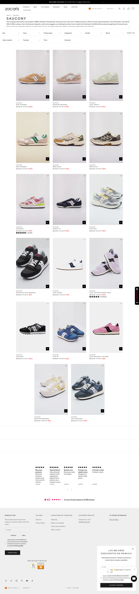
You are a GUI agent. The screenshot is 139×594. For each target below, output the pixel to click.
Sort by (131, 33)
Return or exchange (57, 523)
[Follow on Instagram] (16, 581)
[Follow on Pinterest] (22, 581)
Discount (68, 40)
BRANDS (56, 7)
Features (26, 40)
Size (3, 33)
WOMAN (26, 7)
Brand (108, 33)
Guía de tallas (114, 519)
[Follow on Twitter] (11, 581)
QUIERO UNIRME (116, 585)
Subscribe (12, 552)
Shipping (54, 519)
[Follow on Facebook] (6, 581)
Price (45, 40)
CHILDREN (45, 7)
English (110, 8)
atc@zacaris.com (84, 522)
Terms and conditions (58, 526)
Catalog (27, 10)
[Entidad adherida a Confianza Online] (37, 566)
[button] (21, 233)
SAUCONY (16, 15)
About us (39, 519)
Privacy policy (120, 580)
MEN (35, 7)
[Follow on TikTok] (32, 581)
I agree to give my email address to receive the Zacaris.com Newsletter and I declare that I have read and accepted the (116, 578)
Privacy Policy (40, 523)
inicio (9, 15)
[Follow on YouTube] (27, 581)
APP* (80, 2)
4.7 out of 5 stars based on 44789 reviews (79, 500)
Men (23, 535)
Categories (68, 33)
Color (25, 33)
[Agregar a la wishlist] (84, 239)
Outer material (7, 40)
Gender (87, 33)
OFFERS (75, 7)
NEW (65, 7)
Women (13, 535)
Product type (48, 33)
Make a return (55, 530)
